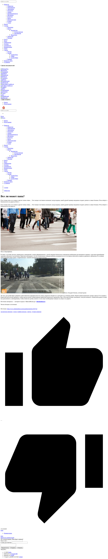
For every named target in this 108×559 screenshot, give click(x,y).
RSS (2, 536)
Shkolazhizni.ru (40, 301)
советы (29, 311)
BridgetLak (4, 76)
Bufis (9, 552)
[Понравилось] (54, 419)
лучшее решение (36, 311)
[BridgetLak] (4, 75)
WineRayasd (4, 98)
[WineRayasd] (5, 96)
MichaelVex (4, 70)
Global (21, 557)
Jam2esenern (4, 91)
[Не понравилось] (54, 527)
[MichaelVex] (4, 69)
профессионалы (21, 311)
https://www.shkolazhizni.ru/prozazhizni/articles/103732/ (22, 309)
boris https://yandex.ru (6, 85)
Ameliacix (3, 79)
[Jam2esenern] (5, 90)
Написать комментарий (7, 537)
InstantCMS (14, 554)
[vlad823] (3, 87)
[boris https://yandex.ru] (7, 84)
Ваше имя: (4, 541)
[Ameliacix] (4, 78)
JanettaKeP (4, 73)
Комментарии (8, 533)
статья (15, 311)
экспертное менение (6, 311)
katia (2, 530)
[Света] (3, 93)
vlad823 (3, 88)
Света (2, 95)
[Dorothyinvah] (5, 81)
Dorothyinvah (4, 82)
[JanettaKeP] (4, 72)
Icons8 (12, 555)
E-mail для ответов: (6, 542)
